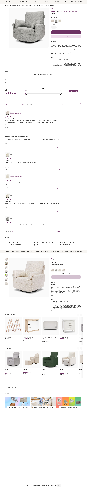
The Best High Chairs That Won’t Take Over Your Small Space (69, 243)
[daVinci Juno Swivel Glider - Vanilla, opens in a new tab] (7, 154)
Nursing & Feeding (30, 1)
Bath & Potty (57, 1)
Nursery (17, 1)
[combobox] (14, 104)
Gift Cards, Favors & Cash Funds (77, 1)
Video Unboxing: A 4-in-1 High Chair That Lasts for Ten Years (44, 243)
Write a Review (74, 11)
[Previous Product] (78, 315)
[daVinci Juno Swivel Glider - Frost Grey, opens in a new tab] (7, 218)
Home (6, 5)
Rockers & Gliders (40, 5)
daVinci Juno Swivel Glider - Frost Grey (16, 219)
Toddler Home (28, 5)
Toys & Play (22, 1)
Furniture (33, 5)
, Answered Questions (67, 11)
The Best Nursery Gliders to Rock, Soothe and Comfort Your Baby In (18, 243)
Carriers (52, 1)
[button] (43, 90)
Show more (52, 295)
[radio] (6, 9)
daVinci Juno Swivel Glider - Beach (16, 113)
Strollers (42, 1)
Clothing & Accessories (9, 1)
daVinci (52, 8)
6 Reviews (60, 11)
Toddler (23, 5)
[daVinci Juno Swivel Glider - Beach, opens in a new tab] (7, 113)
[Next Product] (81, 315)
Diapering (37, 1)
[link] (52, 21)
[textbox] (43, 77)
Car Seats (47, 1)
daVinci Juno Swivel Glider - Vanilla (16, 155)
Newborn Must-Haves (12, 5)
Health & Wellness (65, 1)
